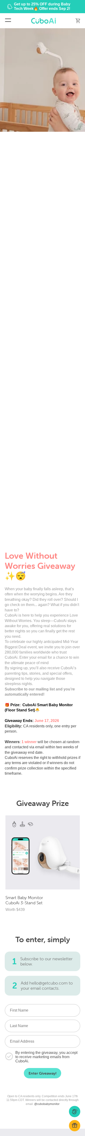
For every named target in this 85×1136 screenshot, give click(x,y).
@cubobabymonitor (47, 1104)
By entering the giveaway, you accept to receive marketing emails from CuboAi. (46, 1057)
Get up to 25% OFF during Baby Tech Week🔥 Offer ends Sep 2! (42, 6)
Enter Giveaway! (42, 1073)
